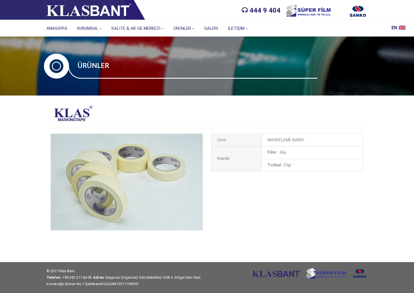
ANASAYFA (56, 28)
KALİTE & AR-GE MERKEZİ (136, 28)
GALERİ (211, 28)
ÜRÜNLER (182, 28)
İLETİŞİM (236, 28)
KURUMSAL (87, 28)
